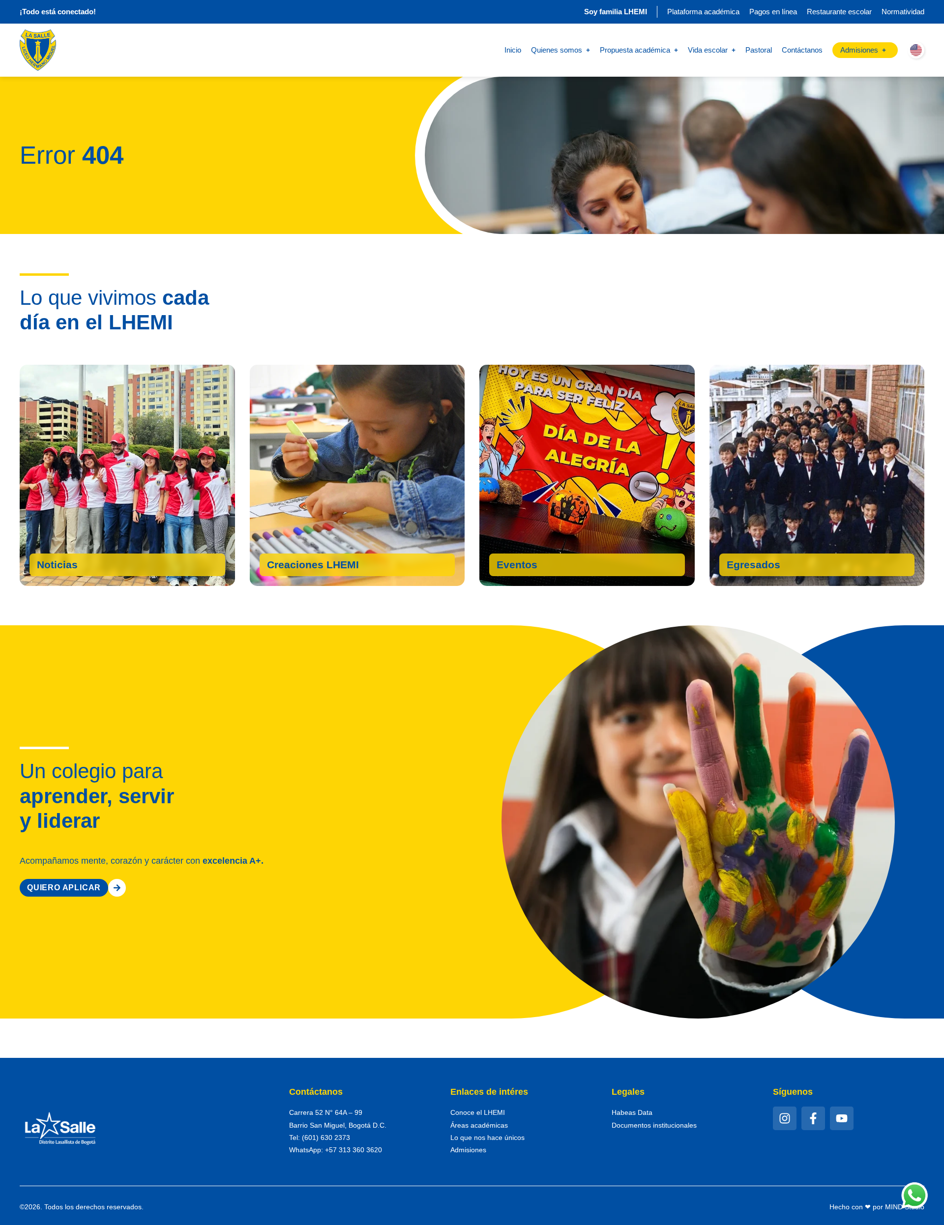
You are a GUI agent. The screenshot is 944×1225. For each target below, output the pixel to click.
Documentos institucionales (654, 1125)
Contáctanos (802, 50)
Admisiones (468, 1150)
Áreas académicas (479, 1125)
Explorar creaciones (321, 567)
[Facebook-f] (813, 1118)
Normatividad (903, 11)
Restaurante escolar (839, 11)
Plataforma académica (703, 11)
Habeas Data (632, 1112)
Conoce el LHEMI (477, 1112)
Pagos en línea (773, 11)
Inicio (512, 50)
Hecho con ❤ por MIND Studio (876, 1207)
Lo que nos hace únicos (487, 1137)
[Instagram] (784, 1118)
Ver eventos (527, 567)
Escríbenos (755, 567)
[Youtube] (842, 1118)
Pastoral (758, 50)
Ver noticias (67, 567)
